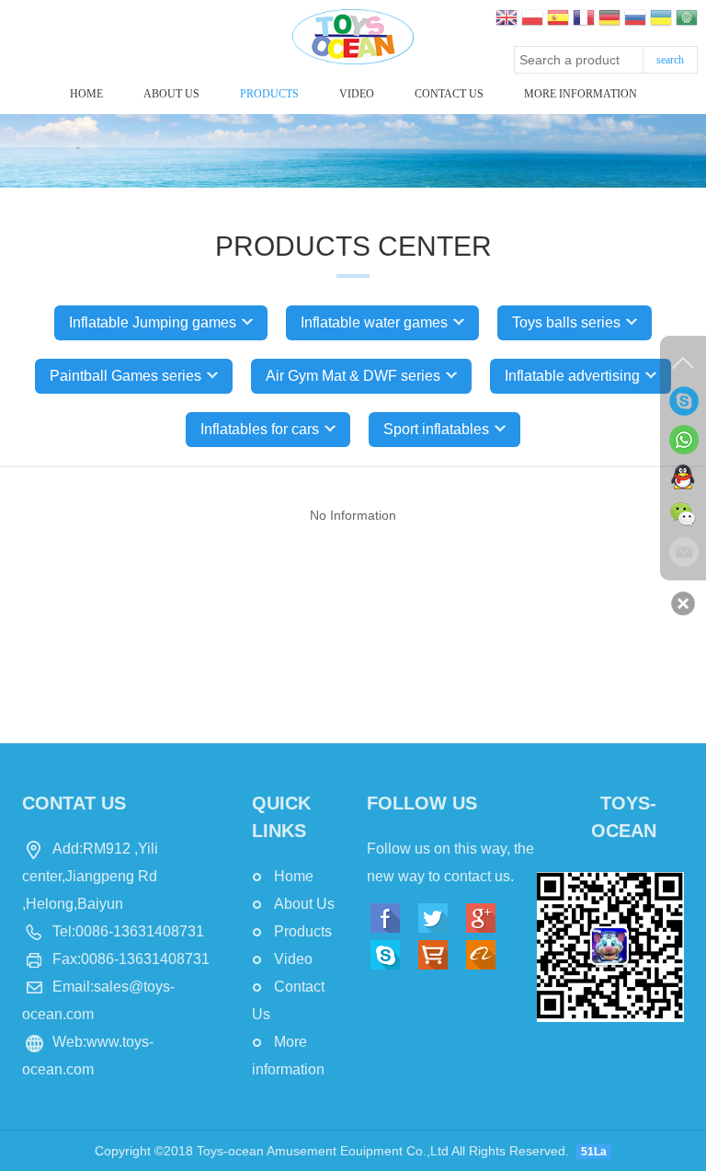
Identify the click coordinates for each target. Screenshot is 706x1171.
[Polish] (532, 19)
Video (356, 93)
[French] (584, 19)
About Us (171, 93)
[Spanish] (558, 19)
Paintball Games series (125, 376)
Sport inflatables (436, 429)
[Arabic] (687, 19)
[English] (506, 19)
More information (580, 93)
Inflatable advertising (572, 376)
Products (269, 93)
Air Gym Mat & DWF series (353, 376)
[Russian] (635, 19)
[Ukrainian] (661, 19)
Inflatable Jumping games (152, 322)
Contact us (449, 93)
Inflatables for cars (259, 429)
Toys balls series (566, 322)
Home (86, 93)
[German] (609, 19)
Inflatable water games (374, 322)
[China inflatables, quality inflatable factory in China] (353, 36)
